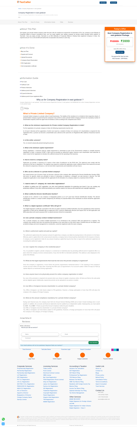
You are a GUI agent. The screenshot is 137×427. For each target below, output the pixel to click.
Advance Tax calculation (76, 368)
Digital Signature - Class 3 (77, 408)
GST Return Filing (74, 373)
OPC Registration (22, 377)
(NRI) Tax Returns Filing (76, 382)
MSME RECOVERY (74, 399)
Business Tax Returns (75, 379)
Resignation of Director (24, 395)
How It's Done (35, 22)
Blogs (97, 373)
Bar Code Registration (50, 377)
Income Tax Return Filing (76, 388)
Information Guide (49, 22)
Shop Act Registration (49, 382)
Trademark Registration (50, 390)
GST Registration (74, 370)
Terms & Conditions (101, 382)
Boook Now (119, 52)
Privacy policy (100, 375)
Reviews (70, 22)
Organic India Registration (51, 397)
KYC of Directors (22, 390)
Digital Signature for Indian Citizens (80, 406)
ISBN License (47, 375)
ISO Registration (48, 388)
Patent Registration (49, 395)
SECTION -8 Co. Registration (25, 384)
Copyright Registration (50, 393)
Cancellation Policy (101, 379)
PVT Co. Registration (23, 379)
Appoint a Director (22, 393)
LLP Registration (22, 375)
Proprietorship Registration (25, 368)
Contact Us (99, 370)
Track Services (26, 349)
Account (113, 2)
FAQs (61, 22)
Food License (47, 370)
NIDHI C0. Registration (24, 388)
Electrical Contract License (51, 373)
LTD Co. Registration (23, 382)
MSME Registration (49, 401)
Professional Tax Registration (78, 375)
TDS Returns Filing (74, 377)
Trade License (47, 368)
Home (19, 8)
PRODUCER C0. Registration (25, 386)
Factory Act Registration (50, 386)
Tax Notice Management (76, 393)
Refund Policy (100, 377)
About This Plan (22, 22)
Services (103, 2)
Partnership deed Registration (26, 373)
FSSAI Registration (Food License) (53, 379)
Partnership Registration (24, 370)
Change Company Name (24, 397)
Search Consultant (85, 349)
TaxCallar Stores (46, 349)
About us (98, 368)
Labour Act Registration (50, 384)
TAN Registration (48, 399)
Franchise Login (65, 349)
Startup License (22, 399)
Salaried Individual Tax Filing (77, 390)
